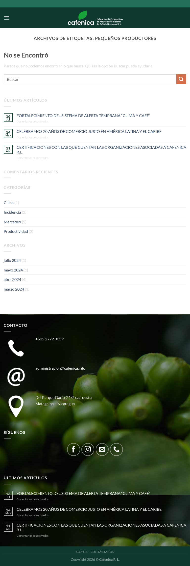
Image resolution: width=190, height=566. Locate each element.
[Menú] (7, 18)
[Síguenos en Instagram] (88, 449)
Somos (81, 552)
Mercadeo (12, 221)
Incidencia (12, 212)
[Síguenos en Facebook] (73, 449)
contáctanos (102, 552)
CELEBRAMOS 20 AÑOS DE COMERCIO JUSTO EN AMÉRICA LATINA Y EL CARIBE (89, 131)
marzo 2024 (14, 289)
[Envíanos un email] (102, 449)
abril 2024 (12, 279)
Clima (9, 202)
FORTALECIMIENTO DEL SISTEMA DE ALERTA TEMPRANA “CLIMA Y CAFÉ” (83, 115)
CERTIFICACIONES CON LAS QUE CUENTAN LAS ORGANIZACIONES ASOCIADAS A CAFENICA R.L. (101, 149)
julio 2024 (12, 260)
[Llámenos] (116, 449)
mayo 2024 (13, 270)
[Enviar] (181, 79)
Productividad (16, 231)
